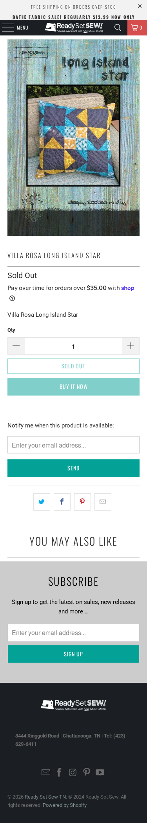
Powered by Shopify (65, 805)
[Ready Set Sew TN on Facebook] (59, 773)
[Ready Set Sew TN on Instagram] (73, 773)
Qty (11, 330)
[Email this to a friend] (102, 502)
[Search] (118, 27)
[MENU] (3, 27)
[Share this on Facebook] (62, 502)
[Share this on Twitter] (41, 502)
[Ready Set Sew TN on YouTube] (100, 773)
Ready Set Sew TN (45, 797)
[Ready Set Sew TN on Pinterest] (87, 773)
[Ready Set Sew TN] (74, 27)
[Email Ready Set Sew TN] (46, 773)
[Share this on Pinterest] (82, 502)
